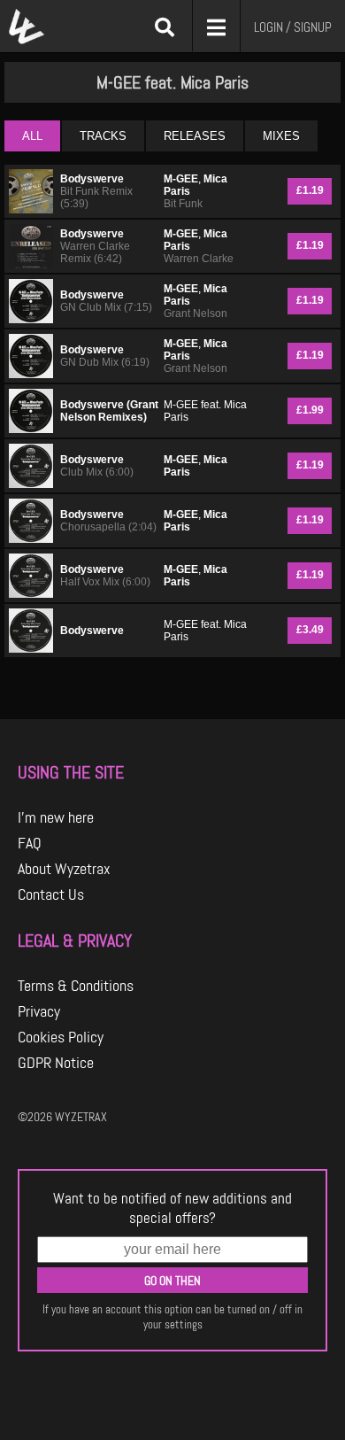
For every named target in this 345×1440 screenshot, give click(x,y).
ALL (32, 136)
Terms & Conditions (76, 985)
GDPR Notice (56, 1062)
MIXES (281, 136)
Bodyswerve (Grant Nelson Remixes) (109, 411)
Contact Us (51, 894)
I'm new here (56, 817)
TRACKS (103, 136)
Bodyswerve (92, 179)
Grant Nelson (195, 313)
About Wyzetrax (64, 868)
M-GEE (181, 179)
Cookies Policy (61, 1037)
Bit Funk (183, 203)
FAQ (30, 843)
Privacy (39, 1011)
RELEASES (195, 136)
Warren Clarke (199, 258)
